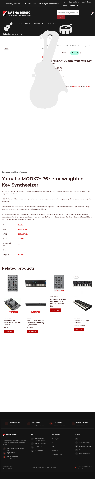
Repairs (65, 5)
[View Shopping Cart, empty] (91, 14)
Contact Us (74, 5)
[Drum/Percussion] (65, 23)
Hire (53, 446)
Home (65, 2)
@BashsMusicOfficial (85, 446)
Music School (86, 2)
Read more (9, 331)
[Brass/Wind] (47, 27)
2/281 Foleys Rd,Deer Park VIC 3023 (40, 439)
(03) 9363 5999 (11, 453)
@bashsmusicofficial (84, 442)
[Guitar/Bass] (8, 23)
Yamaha (20, 225)
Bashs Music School (84, 453)
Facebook (81, 439)
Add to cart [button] (78, 329)
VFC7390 (20, 255)
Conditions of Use (57, 454)
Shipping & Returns (57, 439)
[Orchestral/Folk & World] (47, 30)
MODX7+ (21, 239)
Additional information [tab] (19, 172)
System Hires (74, 2)
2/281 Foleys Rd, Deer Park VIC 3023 (15, 449)
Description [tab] (6, 172)
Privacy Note (55, 450)
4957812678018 (23, 229)
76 (18, 244)
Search (61, 17)
